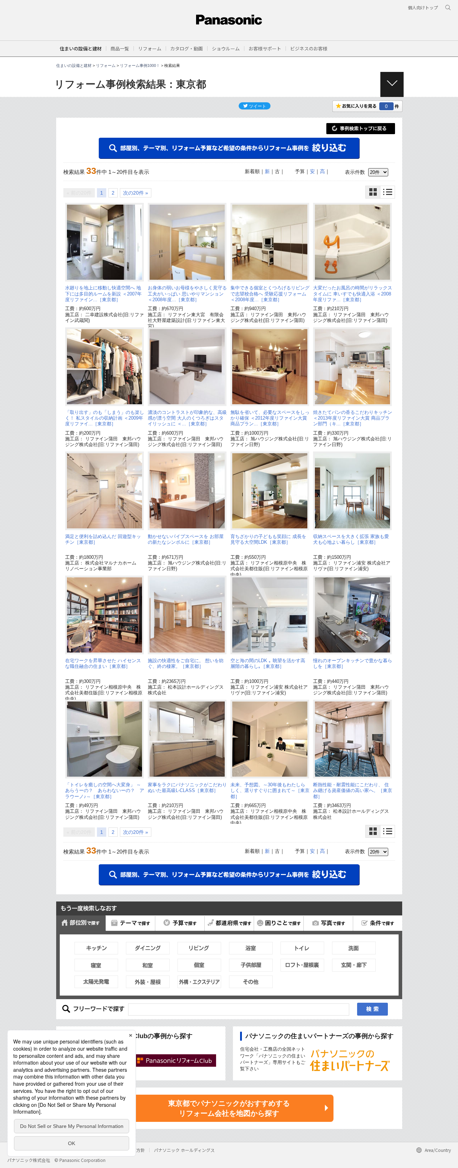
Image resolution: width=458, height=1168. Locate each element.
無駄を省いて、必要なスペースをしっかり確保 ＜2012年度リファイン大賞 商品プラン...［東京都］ (270, 418)
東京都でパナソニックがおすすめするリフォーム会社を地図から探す (229, 1108)
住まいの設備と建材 (81, 48)
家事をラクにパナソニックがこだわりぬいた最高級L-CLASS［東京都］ (187, 787)
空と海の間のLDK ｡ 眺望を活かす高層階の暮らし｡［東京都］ (267, 663)
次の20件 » (135, 193)
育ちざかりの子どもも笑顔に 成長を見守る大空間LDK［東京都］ (268, 539)
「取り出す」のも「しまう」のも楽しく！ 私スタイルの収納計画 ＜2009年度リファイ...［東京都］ (104, 418)
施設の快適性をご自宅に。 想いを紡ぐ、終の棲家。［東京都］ (186, 663)
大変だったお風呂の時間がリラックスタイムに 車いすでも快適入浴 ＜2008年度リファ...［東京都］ (352, 293)
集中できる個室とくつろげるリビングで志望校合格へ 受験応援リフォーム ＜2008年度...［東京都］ (270, 293)
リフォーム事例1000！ (140, 65)
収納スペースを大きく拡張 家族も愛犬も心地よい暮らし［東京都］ (351, 539)
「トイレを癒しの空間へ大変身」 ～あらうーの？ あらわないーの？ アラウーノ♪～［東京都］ (104, 790)
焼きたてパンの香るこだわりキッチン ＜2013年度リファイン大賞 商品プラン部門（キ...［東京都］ (352, 418)
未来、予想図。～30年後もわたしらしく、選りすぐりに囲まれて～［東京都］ (270, 790)
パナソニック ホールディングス (184, 1150)
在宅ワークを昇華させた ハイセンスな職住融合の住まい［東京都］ (103, 663)
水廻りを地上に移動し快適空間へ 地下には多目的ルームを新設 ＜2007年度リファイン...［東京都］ (103, 293)
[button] (120, 48)
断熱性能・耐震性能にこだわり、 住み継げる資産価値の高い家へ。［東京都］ (352, 790)
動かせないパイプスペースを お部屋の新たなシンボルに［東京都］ (186, 539)
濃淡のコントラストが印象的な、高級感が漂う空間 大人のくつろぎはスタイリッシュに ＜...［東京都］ (187, 418)
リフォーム (106, 65)
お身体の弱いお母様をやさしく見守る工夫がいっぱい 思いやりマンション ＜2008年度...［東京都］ (187, 293)
